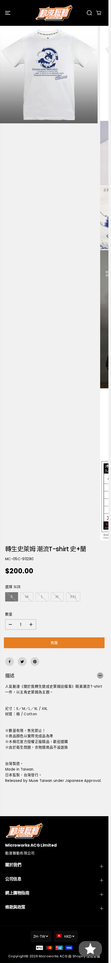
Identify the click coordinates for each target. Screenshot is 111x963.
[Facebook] (9, 661)
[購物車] (98, 13)
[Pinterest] (34, 661)
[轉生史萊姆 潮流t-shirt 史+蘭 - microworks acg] (49, 74)
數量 (9, 614)
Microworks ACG (53, 956)
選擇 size (13, 586)
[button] (8, 13)
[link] (54, 831)
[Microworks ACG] (54, 13)
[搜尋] (89, 13)
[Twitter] (22, 661)
